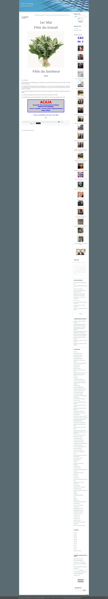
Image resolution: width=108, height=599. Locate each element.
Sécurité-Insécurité (77, 488)
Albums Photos (78, 34)
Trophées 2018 (77, 517)
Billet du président (77, 368)
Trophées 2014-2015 (78, 513)
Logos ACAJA (80, 44)
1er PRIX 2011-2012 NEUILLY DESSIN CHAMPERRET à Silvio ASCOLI (80, 150)
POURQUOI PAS (77, 459)
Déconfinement (77, 414)
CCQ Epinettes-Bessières (79, 379)
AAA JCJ (75, 351)
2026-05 (75, 534)
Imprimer (33, 123)
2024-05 (75, 545)
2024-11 (75, 543)
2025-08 (75, 539)
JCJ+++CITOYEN (27, 4)
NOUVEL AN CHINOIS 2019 (79, 451)
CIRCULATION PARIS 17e (79, 387)
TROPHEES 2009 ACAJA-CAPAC (80, 226)
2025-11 (75, 537)
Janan (75, 331)
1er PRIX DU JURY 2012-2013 (80, 114)
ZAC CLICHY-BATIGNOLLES (79, 525)
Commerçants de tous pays (79, 390)
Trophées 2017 (77, 515)
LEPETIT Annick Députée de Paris (80, 443)
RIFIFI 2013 (76, 476)
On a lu (75, 453)
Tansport (75, 498)
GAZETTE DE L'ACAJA (78, 436)
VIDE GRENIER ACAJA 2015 (79, 522)
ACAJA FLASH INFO (78, 353)
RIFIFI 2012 (76, 474)
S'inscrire (81, 18)
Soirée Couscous (80, 207)
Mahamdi (75, 340)
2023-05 (75, 548)
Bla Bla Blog (76, 568)
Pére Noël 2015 (80, 52)
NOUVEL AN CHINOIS (78, 450)
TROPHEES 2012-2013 (78, 510)
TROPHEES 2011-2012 (78, 508)
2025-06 (75, 541)
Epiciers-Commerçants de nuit (80, 435)
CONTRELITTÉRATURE (78, 573)
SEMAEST (76, 493)
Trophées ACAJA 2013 (80, 97)
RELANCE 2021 (77, 466)
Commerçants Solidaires (78, 392)
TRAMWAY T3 (76, 500)
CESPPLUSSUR (77, 385)
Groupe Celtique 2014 (80, 61)
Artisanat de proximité (78, 358)
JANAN (75, 321)
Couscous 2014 (80, 70)
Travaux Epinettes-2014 (80, 88)
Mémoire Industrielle (78, 448)
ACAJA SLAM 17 (80, 234)
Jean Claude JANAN (78, 30)
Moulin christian (77, 327)
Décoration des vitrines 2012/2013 (80, 416)
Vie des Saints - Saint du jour (79, 562)
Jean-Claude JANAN (80, 199)
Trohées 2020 (76, 506)
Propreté (75, 461)
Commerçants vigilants (78, 394)
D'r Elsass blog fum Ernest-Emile (80, 571)
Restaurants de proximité (79, 472)
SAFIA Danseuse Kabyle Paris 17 (80, 170)
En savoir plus (78, 597)
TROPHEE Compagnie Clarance (80, 123)
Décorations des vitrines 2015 (79, 430)
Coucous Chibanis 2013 (80, 105)
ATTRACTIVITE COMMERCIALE (80, 363)
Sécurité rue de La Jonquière (79, 487)
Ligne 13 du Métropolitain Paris (80, 446)
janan (75, 337)
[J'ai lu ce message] (106, 597)
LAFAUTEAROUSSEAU (78, 560)
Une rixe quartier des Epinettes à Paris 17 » (61, 15)
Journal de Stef (77, 575)
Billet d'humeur (76, 366)
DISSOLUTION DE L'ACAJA (79, 325)
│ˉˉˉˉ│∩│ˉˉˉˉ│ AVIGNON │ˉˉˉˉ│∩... (80, 570)
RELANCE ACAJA (77, 467)
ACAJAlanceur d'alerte (78, 355)
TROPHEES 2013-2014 (78, 511)
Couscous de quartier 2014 (79, 411)
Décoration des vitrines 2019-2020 (80, 417)
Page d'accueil (49, 15)
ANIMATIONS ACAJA (78, 356)
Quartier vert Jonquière (78, 289)
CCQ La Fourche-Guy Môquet (79, 381)
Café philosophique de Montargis (80, 566)
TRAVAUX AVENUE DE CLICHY (80, 501)
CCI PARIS (76, 377)
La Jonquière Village (78, 438)
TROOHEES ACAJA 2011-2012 (80, 140)
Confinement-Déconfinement (79, 398)
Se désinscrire (81, 19)
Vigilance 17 (76, 523)
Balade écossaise (80, 131)
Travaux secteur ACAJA (78, 505)
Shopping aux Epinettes (78, 495)
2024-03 (75, 547)
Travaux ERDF (76, 503)
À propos (80, 313)
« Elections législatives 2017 (40, 15)
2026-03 (75, 536)
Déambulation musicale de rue (80, 412)
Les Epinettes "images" (78, 445)
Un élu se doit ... (77, 300)
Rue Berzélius (76, 477)
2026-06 (75, 532)
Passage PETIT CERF (78, 458)
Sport (75, 496)
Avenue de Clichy (77, 364)
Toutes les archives (77, 550)
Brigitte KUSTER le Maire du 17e (80, 372)
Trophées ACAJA (77, 520)
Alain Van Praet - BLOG (78, 558)
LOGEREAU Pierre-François (79, 324)
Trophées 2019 (77, 518)
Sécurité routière (77, 485)
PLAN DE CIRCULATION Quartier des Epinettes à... (79, 328)
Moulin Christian (77, 334)
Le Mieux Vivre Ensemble (79, 440)
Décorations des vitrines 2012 (79, 422)
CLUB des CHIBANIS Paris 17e (80, 389)
